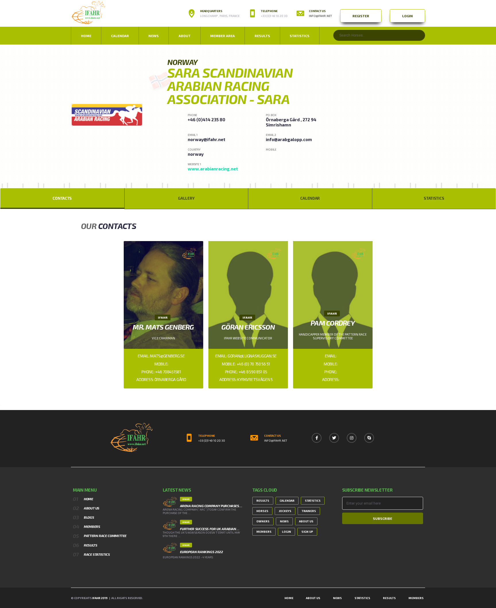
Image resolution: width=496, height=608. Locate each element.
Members (92, 526)
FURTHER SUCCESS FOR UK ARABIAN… (209, 529)
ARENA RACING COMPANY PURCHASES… (211, 506)
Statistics (299, 36)
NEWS (153, 36)
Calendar (120, 36)
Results (262, 36)
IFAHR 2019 (99, 598)
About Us (91, 508)
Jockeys (285, 511)
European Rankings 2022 (201, 552)
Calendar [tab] (310, 198)
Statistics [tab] (434, 198)
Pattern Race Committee (105, 536)
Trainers (309, 511)
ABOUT (185, 36)
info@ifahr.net (320, 16)
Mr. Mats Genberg (163, 327)
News (284, 521)
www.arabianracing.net (213, 168)
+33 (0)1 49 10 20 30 (211, 440)
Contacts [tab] (62, 198)
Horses (262, 511)
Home (86, 36)
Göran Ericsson (248, 327)
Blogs (89, 517)
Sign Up (307, 531)
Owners (263, 521)
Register (360, 16)
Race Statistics (97, 554)
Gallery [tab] (186, 198)
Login (407, 16)
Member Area (222, 36)
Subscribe (382, 518)
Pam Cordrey (333, 323)
